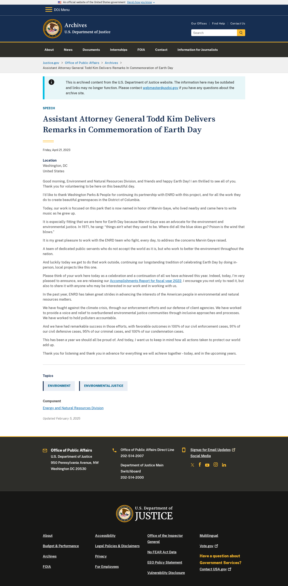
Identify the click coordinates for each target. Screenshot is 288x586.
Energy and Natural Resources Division (73, 408)
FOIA (47, 567)
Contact (213, 569)
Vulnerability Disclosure (166, 573)
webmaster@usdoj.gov (160, 88)
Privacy (101, 556)
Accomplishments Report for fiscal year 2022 (146, 281)
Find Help (218, 23)
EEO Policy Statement (164, 562)
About (47, 536)
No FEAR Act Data (161, 552)
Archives (50, 556)
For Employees (107, 567)
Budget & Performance (61, 546)
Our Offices (199, 23)
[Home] (77, 37)
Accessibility (105, 536)
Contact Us (237, 23)
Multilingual (209, 536)
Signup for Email (210, 450)
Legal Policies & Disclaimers (117, 546)
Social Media (200, 456)
